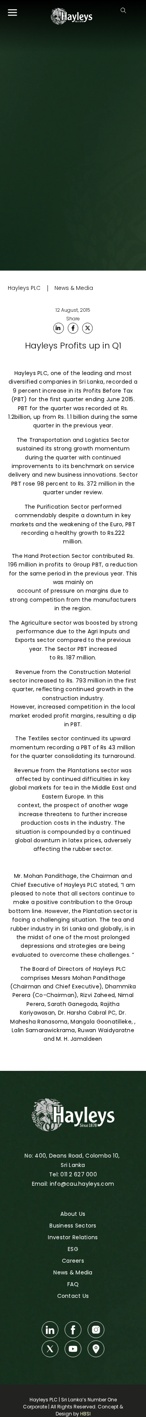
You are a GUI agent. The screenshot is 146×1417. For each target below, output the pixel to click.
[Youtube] (73, 1348)
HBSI (85, 1413)
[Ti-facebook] (73, 1329)
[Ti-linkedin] (50, 1329)
